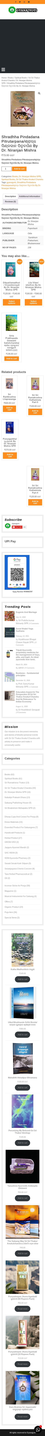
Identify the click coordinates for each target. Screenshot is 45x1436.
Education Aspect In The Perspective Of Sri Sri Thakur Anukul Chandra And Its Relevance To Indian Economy (27, 697)
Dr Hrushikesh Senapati (29, 710)
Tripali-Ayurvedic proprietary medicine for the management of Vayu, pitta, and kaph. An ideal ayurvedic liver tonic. (28, 655)
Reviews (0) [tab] (10, 202)
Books (10, 78)
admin (21, 668)
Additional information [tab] (29, 196)
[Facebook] (15, 2)
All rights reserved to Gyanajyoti (23, 1433)
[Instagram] (24, 2)
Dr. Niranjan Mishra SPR (30, 176)
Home (4, 78)
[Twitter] (20, 2)
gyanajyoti (11, 182)
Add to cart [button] (11, 359)
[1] (38, 1429)
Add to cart (19, 169)
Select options (11, 302)
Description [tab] (10, 196)
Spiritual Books (21, 78)
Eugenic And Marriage (26, 612)
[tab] (3, 70)
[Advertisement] (22, 44)
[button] (39, 93)
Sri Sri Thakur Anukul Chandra (29, 179)
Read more (23, 1309)
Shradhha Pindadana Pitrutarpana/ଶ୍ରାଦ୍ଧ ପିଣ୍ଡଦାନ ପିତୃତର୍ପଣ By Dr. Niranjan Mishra (21, 185)
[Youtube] (29, 2)
